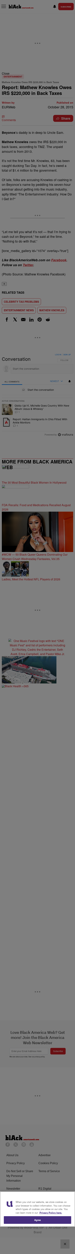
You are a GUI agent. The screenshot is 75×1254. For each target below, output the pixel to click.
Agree (37, 1220)
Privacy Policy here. (51, 1212)
